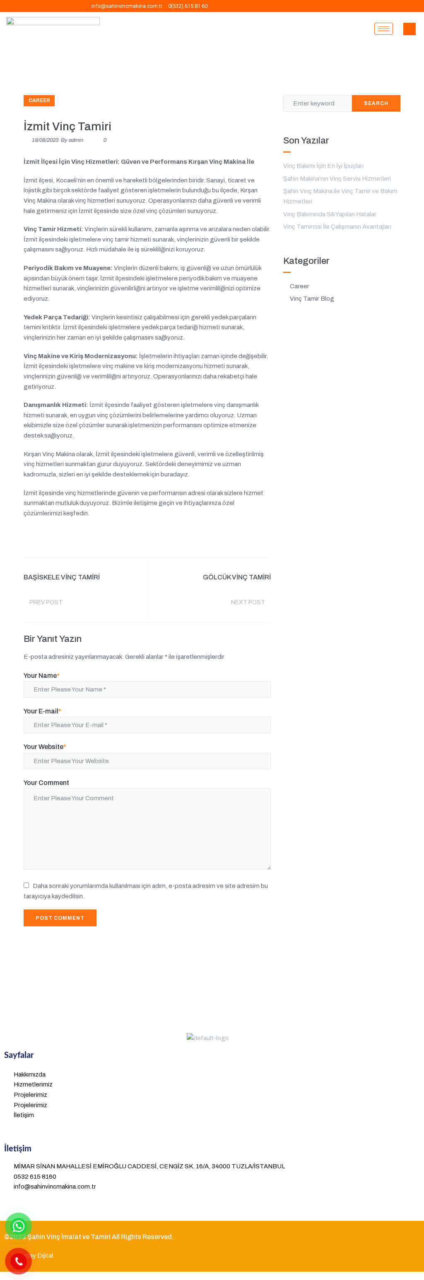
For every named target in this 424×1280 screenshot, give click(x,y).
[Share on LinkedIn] (252, 538)
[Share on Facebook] (205, 538)
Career (39, 100)
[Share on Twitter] (221, 538)
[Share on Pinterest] (268, 538)
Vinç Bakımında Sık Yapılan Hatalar (329, 214)
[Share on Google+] (236, 538)
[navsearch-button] (409, 29)
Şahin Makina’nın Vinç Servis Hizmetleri (337, 178)
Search (376, 103)
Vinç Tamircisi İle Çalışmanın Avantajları (337, 226)
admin (76, 140)
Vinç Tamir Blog (312, 298)
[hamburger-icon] (383, 29)
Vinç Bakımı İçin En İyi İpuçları (323, 166)
